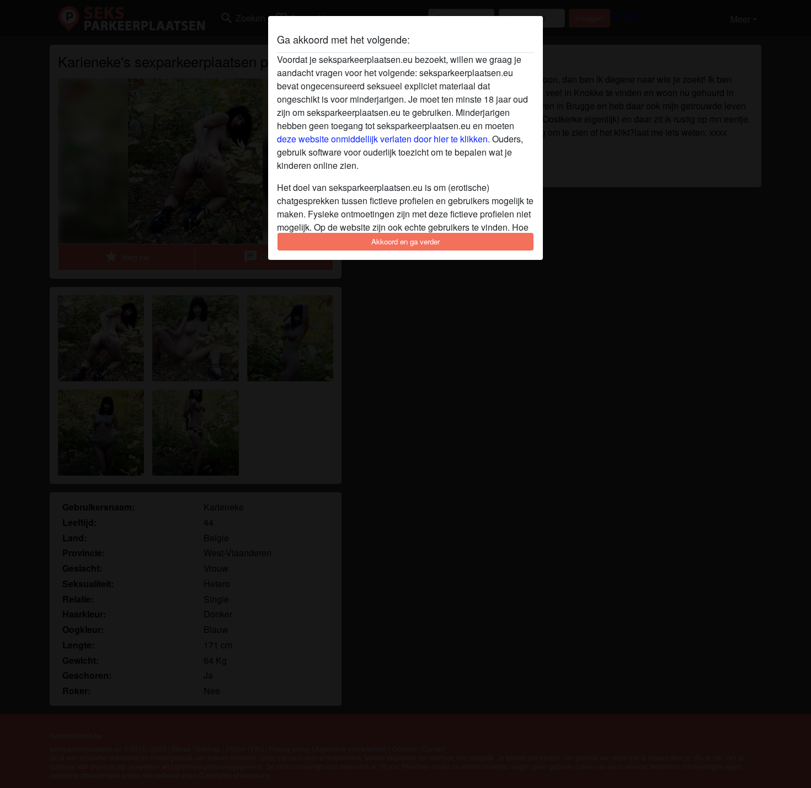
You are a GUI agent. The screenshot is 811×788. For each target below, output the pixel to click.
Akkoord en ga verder (405, 241)
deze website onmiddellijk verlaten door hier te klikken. (383, 138)
